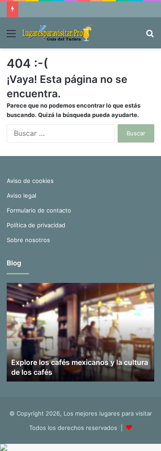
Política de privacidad (36, 225)
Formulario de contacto (39, 210)
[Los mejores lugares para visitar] (58, 33)
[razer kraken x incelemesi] (80, 447)
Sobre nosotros (28, 239)
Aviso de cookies (30, 180)
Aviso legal (21, 195)
